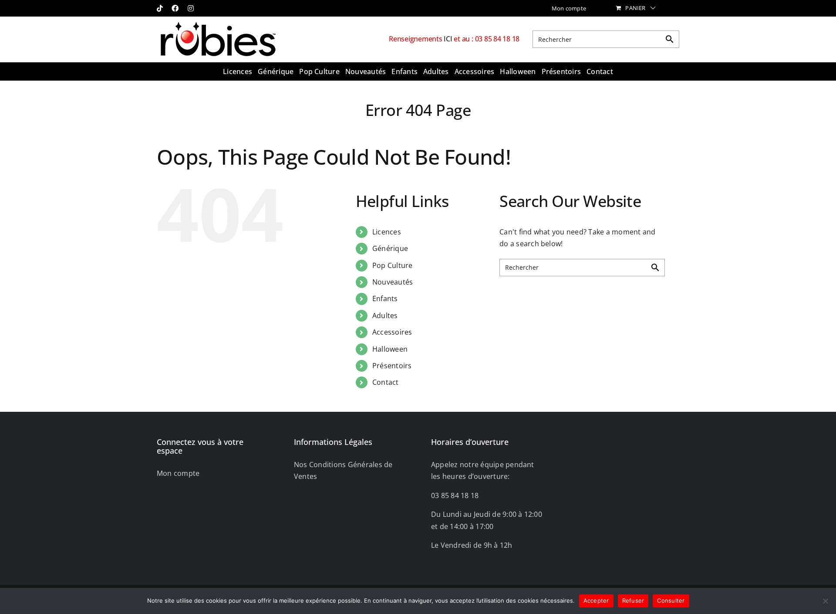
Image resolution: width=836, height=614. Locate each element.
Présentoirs (392, 365)
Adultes (385, 315)
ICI (449, 39)
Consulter (670, 600)
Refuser (633, 600)
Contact (385, 382)
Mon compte (178, 473)
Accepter (596, 600)
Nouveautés (392, 282)
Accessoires (392, 332)
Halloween (390, 349)
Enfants (385, 298)
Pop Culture (392, 265)
